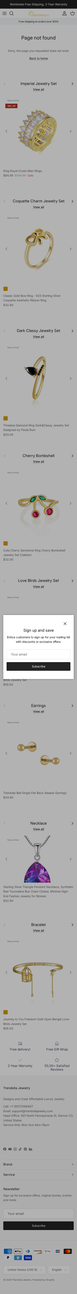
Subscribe (38, 666)
